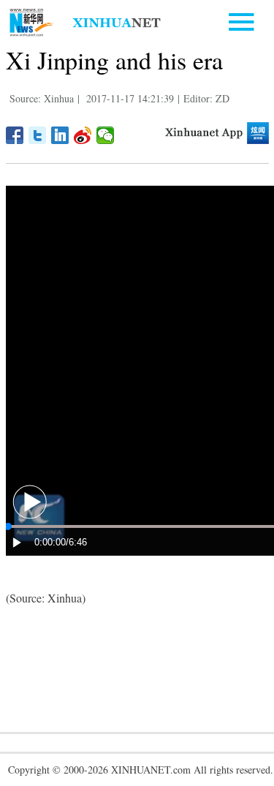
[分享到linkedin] (60, 135)
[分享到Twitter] (37, 135)
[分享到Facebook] (15, 135)
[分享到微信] (105, 135)
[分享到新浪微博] (83, 135)
